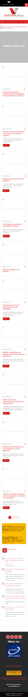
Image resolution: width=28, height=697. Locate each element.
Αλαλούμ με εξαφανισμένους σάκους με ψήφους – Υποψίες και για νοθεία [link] (14, 496)
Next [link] (16, 517)
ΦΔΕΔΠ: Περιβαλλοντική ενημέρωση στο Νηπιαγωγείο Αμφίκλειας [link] (14, 354)
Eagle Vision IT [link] (18, 695)
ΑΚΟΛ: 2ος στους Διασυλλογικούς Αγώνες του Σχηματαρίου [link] (13, 401)
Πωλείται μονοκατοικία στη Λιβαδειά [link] (13, 180)
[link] (26, 5)
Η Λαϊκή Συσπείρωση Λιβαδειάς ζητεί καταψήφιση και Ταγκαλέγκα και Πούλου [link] (13, 94)
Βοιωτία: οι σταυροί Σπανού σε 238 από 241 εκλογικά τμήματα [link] (13, 133)
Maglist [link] (8, 695)
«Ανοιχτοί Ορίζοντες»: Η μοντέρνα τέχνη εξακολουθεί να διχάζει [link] (15, 560)
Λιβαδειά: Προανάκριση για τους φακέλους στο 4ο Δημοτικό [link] (13, 448)
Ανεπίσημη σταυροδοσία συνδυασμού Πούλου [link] (12, 225)
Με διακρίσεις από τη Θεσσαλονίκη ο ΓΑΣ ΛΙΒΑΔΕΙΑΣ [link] (11, 307)
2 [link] (12, 517)
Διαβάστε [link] (5, 145)
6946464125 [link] (4, 532)
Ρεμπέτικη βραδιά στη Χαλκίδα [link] (11, 270)
